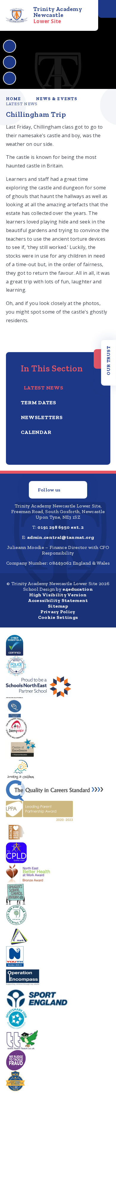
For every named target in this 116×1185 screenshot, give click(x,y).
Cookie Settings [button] (58, 617)
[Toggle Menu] (107, 9)
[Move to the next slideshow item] (9, 62)
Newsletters (42, 417)
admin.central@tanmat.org (60, 537)
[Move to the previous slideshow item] (9, 46)
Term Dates (38, 402)
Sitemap (58, 606)
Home (13, 98)
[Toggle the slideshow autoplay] (9, 78)
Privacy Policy (57, 611)
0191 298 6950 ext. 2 (60, 527)
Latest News (22, 103)
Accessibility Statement (58, 600)
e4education (77, 589)
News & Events (56, 98)
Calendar (36, 432)
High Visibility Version (58, 595)
